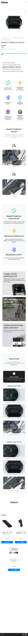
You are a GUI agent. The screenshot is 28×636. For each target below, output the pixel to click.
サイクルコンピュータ (8, 37)
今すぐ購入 (7, 542)
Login (2, 634)
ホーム (2, 37)
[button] (25, 634)
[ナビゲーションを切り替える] (25, 2)
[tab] (14, 55)
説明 (2, 54)
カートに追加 (21, 542)
